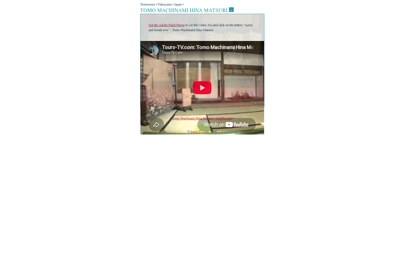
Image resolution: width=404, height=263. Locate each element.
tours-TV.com (200, 131)
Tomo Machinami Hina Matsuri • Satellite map (202, 118)
